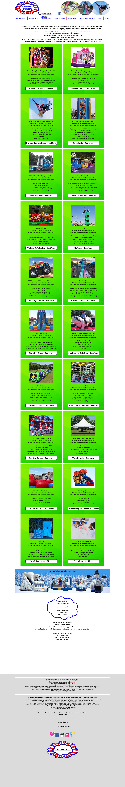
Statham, (81, 702)
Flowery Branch (96, 699)
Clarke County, (92, 703)
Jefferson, (57, 700)
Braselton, (40, 699)
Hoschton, (52, 700)
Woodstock (60, 703)
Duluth (90, 699)
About (52, 733)
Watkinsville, (50, 703)
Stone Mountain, (33, 703)
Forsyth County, (53, 704)
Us (52, 735)
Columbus (61, 699)
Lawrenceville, (70, 700)
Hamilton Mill (45, 700)
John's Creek (63, 700)
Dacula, (72, 699)
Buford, (57, 699)
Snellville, (75, 702)
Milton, (49, 702)
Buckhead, (52, 699)
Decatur (76, 699)
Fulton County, (60, 704)
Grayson (40, 700)
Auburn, (26, 699)
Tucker (44, 703)
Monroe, (54, 702)
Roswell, (63, 702)
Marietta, (91, 700)
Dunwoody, (86, 699)
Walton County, (70, 706)
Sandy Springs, (69, 702)
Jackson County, (91, 704)
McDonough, (45, 702)
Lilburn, (76, 700)
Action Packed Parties (71, 686)
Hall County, (76, 704)
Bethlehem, (31, 699)
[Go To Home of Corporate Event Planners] (62, 734)
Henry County (82, 704)
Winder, (55, 703)
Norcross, (58, 702)
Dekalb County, (36, 704)
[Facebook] (59, 13)
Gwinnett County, (68, 704)
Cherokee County (83, 703)
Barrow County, (68, 703)
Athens (91, 697)
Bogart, (36, 699)
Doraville (80, 699)
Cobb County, (29, 704)
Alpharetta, (86, 697)
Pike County (54, 706)
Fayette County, (44, 704)
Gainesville (34, 700)
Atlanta (95, 697)
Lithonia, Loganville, (84, 700)
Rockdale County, (62, 706)
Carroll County (75, 703)
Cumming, (67, 699)
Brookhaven (46, 699)
